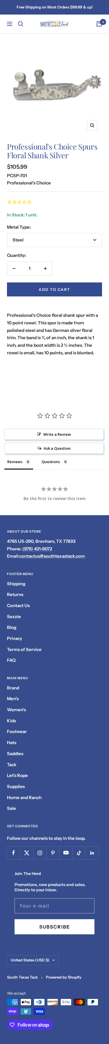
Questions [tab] (51, 461)
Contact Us (18, 605)
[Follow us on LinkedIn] (92, 852)
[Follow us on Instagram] (39, 852)
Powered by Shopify (63, 977)
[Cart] (99, 23)
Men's (13, 698)
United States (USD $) (30, 960)
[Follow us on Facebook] (13, 852)
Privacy (14, 638)
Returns (15, 594)
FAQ (11, 660)
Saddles (15, 753)
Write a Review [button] (57, 434)
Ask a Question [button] (57, 448)
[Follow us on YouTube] (65, 852)
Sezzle (14, 616)
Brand (13, 688)
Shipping (16, 583)
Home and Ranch (24, 797)
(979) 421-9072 (37, 549)
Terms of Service (24, 649)
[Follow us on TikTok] (78, 852)
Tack (11, 764)
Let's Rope (17, 775)
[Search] (20, 23)
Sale (11, 808)
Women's (16, 709)
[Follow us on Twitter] (26, 852)
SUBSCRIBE (54, 927)
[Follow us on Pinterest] (52, 852)
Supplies (16, 786)
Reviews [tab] (14, 461)
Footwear (17, 731)
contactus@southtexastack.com (52, 556)
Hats (11, 742)
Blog (11, 627)
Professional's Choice (29, 183)
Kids (11, 720)
